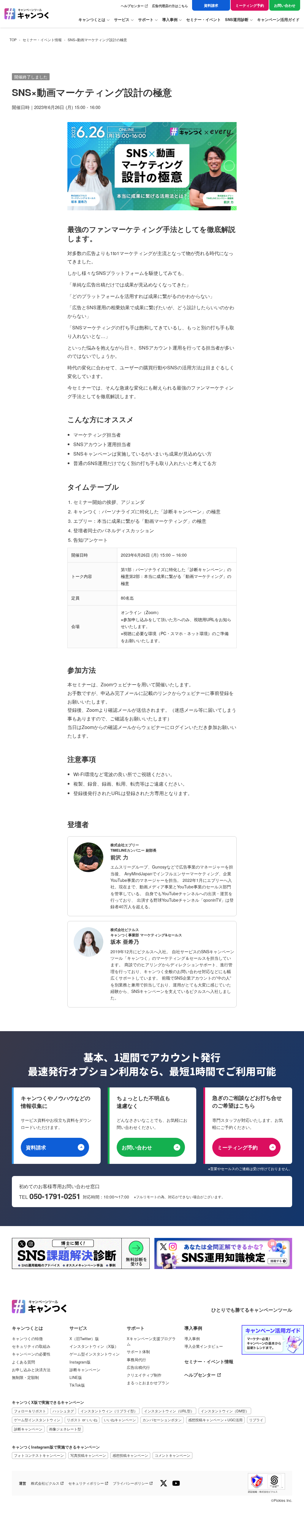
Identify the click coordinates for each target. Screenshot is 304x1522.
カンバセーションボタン (162, 1419)
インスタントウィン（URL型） (169, 1410)
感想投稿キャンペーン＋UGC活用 (215, 1419)
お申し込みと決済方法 (31, 1369)
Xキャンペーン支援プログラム (151, 1341)
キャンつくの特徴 (27, 1338)
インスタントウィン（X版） (93, 1346)
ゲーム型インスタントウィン (94, 1354)
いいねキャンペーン (120, 1419)
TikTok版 (77, 1385)
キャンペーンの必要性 (31, 1354)
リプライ (256, 1419)
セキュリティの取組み (31, 1346)
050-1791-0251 (54, 1196)
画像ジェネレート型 (65, 1428)
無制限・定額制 (25, 1377)
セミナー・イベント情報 (42, 39)
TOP (13, 39)
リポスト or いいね (82, 1419)
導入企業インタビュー (203, 1346)
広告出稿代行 (138, 1367)
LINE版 (75, 1377)
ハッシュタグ (63, 1410)
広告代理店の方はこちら (170, 6)
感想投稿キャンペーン (130, 1455)
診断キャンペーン (84, 1369)
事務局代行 (136, 1359)
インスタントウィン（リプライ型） (108, 1410)
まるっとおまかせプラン (148, 1382)
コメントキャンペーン (172, 1455)
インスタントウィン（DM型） (225, 1410)
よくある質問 (23, 1362)
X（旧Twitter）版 (84, 1338)
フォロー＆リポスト (30, 1410)
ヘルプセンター (132, 6)
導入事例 (192, 1338)
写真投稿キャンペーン (88, 1455)
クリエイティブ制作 (144, 1375)
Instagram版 (80, 1362)
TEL (24, 1197)
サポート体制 (138, 1351)
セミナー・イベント (203, 19)
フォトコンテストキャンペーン (39, 1455)
